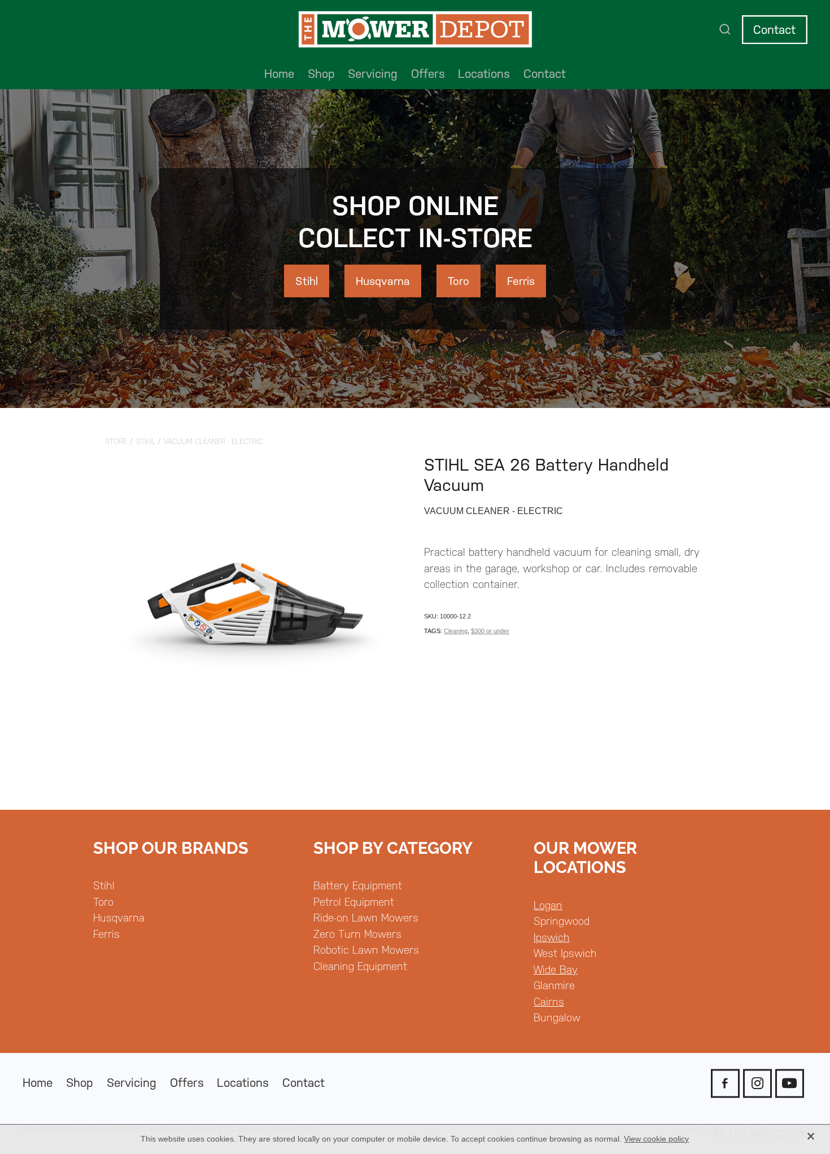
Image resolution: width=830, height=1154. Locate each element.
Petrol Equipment (353, 902)
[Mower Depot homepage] (415, 30)
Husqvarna (119, 917)
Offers (428, 74)
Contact (774, 30)
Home (279, 74)
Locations (484, 74)
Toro (103, 902)
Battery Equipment (357, 885)
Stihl (145, 441)
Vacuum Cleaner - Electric (213, 441)
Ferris (106, 934)
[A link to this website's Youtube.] (789, 1083)
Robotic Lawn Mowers (366, 950)
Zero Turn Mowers (357, 934)
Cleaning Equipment (360, 966)
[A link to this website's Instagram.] (757, 1083)
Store (116, 441)
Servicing (372, 74)
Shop (321, 74)
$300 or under (490, 631)
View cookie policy (656, 1138)
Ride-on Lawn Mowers (365, 917)
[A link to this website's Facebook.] (725, 1083)
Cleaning (456, 631)
